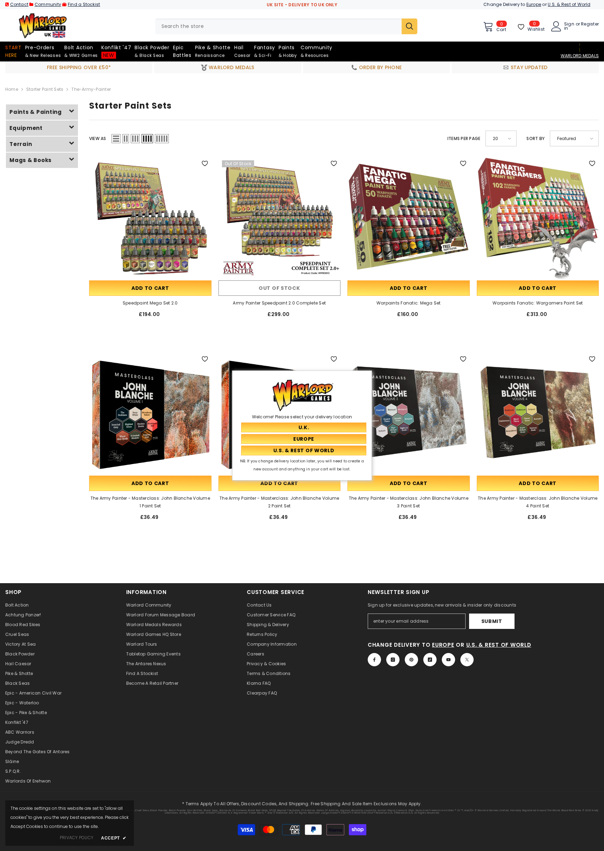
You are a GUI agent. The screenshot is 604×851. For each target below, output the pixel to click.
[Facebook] (374, 659)
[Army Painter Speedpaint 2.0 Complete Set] (279, 218)
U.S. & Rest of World (569, 4)
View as (97, 138)
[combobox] (278, 26)
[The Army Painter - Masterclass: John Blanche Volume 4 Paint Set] (538, 413)
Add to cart (150, 288)
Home (11, 89)
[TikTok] (430, 659)
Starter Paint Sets (44, 89)
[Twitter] (467, 659)
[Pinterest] (411, 659)
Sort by (535, 138)
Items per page (463, 138)
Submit (491, 621)
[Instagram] (393, 659)
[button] (116, 138)
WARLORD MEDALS (580, 56)
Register (590, 24)
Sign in (569, 26)
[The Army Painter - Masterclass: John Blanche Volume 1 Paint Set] (150, 413)
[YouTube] (448, 659)
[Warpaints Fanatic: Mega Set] (408, 218)
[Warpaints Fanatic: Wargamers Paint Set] (538, 218)
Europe (533, 4)
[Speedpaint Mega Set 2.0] (150, 218)
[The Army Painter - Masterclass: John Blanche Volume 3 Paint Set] (408, 413)
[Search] (286, 26)
